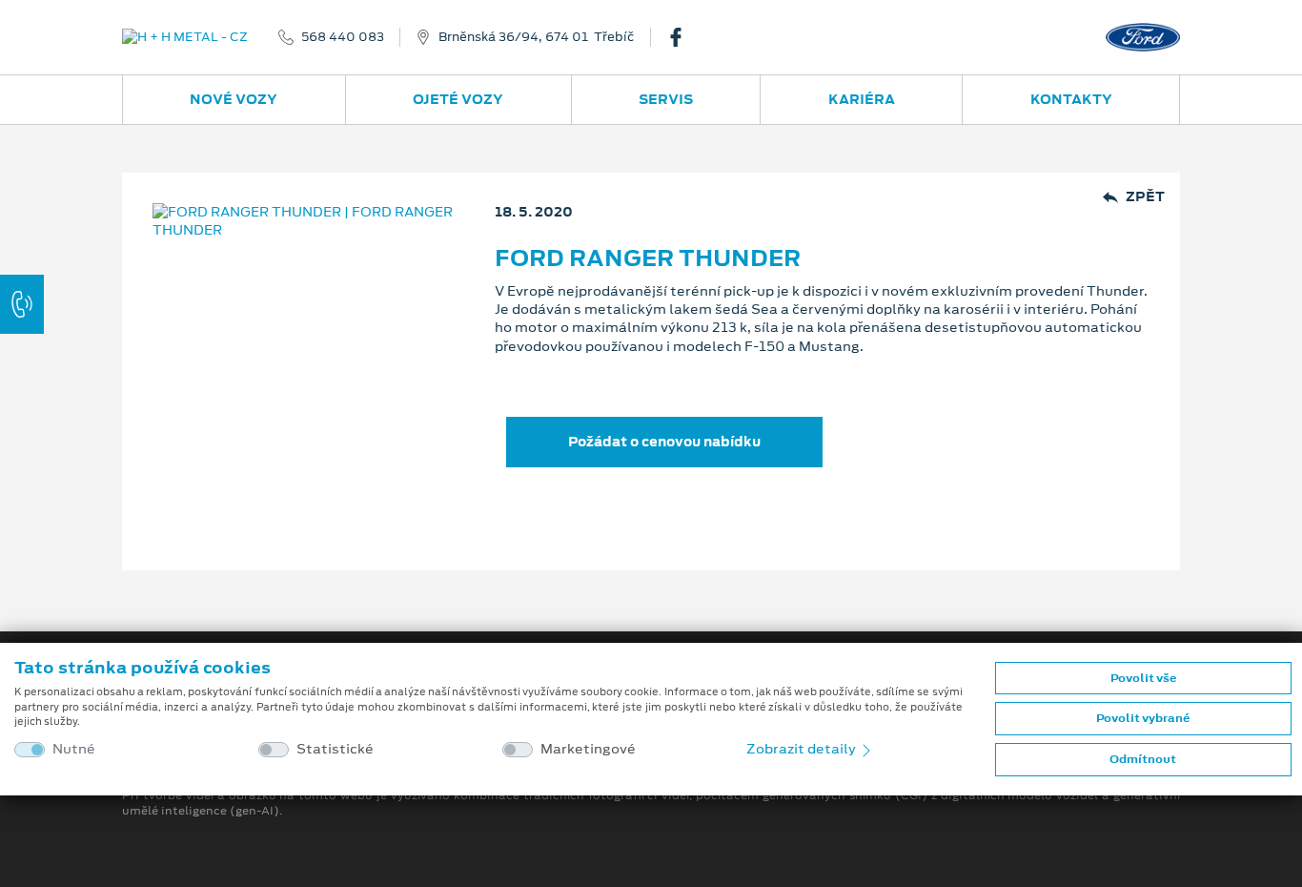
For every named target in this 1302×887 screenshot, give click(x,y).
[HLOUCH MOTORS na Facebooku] (683, 37)
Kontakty (1071, 99)
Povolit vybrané (1143, 718)
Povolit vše (1143, 678)
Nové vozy (233, 99)
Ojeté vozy (458, 99)
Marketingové (588, 749)
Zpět (1145, 197)
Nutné (73, 749)
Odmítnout (1142, 759)
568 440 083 (342, 37)
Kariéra (861, 99)
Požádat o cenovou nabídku (664, 441)
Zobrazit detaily (802, 748)
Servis (666, 99)
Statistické (335, 749)
